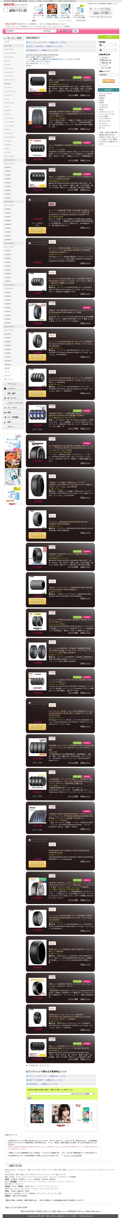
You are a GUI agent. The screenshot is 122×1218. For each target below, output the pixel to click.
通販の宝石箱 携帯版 (20, 1196)
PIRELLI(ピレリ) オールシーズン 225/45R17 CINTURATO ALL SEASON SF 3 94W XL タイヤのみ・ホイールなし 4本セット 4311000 (70, 1017)
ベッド (47, 1174)
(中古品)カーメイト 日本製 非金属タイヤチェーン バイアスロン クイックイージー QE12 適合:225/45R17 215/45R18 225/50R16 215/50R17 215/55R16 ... (71, 259)
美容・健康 (11, 393)
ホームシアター (43, 1177)
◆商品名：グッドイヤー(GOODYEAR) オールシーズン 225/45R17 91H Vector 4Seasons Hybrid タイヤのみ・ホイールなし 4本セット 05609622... (71, 389)
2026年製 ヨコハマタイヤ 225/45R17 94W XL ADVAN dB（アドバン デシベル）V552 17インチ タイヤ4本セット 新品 (71, 748)
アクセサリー (22, 1170)
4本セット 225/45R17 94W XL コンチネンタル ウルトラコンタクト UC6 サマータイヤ (71, 985)
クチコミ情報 (73, 95)
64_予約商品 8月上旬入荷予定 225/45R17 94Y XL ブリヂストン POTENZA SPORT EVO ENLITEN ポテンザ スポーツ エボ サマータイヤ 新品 (71, 448)
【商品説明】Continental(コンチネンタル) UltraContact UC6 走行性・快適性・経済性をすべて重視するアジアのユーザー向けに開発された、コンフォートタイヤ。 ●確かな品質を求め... (71, 994)
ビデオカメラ (63, 1177)
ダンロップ (8, 114)
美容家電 (45, 1179)
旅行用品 (17, 1193)
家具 (17, 1174)
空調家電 (22, 1179)
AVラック (34, 1174)
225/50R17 (8, 311)
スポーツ (11, 427)
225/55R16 (8, 277)
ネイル (44, 1170)
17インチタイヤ (9, 288)
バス (52, 1174)
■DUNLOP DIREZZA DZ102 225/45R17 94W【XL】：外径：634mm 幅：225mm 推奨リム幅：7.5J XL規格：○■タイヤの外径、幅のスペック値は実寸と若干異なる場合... (71, 185)
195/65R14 (8, 194)
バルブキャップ (9, 72)
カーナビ (39, 26)
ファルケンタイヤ (10, 137)
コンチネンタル (9, 102)
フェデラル (8, 141)
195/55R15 (8, 220)
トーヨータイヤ (9, 118)
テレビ (18, 1177)
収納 (21, 1174)
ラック (27, 1174)
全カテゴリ (40, 61)
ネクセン (7, 129)
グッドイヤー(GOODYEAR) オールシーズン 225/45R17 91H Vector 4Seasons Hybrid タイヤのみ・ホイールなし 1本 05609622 (71, 344)
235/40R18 (8, 341)
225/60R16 (8, 281)
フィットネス (44, 1189)
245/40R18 (8, 349)
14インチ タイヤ (9, 163)
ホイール (7, 60)
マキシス (7, 148)
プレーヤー (54, 1177)
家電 (9, 412)
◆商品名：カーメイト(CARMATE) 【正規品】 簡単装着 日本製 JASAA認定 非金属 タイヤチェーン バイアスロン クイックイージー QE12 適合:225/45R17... (71, 659)
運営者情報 (72, 1211)
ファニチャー (18, 1184)
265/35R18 (8, 364)
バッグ (50, 1170)
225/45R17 (8, 307)
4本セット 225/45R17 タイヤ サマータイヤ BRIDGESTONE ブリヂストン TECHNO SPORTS (69, 1047)
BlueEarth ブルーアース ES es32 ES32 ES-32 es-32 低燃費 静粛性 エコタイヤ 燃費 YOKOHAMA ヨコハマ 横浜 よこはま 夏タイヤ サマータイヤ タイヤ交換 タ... (71, 319)
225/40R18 (8, 334)
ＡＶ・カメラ (12, 408)
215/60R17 (8, 304)
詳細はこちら (85, 95)
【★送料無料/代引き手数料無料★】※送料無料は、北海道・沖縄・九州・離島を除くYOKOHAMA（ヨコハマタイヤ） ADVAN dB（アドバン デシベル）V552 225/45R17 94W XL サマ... (70, 757)
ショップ (66, 59)
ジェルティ (8, 110)
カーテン (63, 1174)
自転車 (67, 26)
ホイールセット (9, 57)
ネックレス (36, 1170)
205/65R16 (8, 258)
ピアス (8, 1172)
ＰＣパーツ (70, 1182)
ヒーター (29, 1179)
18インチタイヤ (9, 330)
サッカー (36, 1189)
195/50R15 (8, 216)
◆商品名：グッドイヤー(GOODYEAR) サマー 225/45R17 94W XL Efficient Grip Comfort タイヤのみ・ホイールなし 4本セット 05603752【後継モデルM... (71, 289)
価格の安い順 (47, 59)
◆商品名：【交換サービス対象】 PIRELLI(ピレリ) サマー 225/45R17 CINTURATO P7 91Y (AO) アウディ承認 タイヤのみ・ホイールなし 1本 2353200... (71, 493)
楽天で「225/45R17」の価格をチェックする (45, 46)
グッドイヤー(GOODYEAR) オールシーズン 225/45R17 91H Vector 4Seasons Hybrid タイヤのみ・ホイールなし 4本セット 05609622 (71, 380)
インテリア (11, 388)
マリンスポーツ (25, 1189)
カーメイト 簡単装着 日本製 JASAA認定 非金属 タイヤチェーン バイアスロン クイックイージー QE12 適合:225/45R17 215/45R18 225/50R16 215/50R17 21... (71, 212)
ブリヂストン (9, 145)
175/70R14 (8, 175)
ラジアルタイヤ (9, 49)
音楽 (9, 422)
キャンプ (25, 1193)
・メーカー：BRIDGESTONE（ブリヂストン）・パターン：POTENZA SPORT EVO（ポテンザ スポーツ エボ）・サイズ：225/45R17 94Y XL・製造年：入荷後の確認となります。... (71, 458)
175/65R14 (8, 171)
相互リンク (47, 1211)
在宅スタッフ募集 (83, 1211)
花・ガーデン (12, 398)
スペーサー (8, 64)
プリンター (52, 1182)
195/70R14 (8, 198)
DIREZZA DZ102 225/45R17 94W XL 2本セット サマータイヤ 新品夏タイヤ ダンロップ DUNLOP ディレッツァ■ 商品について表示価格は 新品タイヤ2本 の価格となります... (71, 628)
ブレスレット (102, 1170)
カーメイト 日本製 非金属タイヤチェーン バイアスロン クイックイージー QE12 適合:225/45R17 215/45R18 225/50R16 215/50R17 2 (71, 250)
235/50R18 (8, 345)
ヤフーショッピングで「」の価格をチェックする (47, 42)
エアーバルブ (9, 68)
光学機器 (73, 1177)
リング (94, 1170)
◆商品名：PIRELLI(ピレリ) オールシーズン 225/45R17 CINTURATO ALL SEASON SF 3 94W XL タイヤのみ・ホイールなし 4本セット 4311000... (71, 1025)
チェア (41, 1174)
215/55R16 (8, 262)
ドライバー (61, 1182)
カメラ (24, 1177)
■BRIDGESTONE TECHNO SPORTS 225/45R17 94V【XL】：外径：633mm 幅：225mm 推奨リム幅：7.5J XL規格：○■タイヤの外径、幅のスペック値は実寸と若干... (70, 1055)
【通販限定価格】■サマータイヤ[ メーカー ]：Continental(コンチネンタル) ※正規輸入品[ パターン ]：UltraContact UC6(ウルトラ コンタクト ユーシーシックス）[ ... (71, 791)
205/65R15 (8, 235)
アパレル (80, 1170)
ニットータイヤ (9, 125)
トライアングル (9, 122)
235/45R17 (8, 319)
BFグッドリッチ (9, 80)
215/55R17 (8, 300)
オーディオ (32, 1177)
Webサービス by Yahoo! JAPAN (16, 1207)
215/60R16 (8, 266)
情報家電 (52, 1179)
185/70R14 (8, 186)
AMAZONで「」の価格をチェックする (43, 50)
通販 (54, 1211)
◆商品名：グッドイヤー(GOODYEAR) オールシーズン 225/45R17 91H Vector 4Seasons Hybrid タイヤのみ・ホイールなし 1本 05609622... (71, 352)
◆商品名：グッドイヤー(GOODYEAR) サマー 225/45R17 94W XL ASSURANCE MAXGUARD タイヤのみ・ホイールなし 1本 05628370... (71, 926)
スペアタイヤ (9, 76)
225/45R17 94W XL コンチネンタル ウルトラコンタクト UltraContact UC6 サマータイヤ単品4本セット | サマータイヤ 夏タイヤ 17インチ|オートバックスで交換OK (71, 885)
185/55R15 (8, 209)
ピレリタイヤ (9, 133)
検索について (62, 1211)
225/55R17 (8, 315)
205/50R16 (8, 254)
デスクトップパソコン (26, 1182)
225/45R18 (8, 338)
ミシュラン (8, 152)
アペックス (8, 87)
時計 (29, 1170)
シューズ (87, 1170)
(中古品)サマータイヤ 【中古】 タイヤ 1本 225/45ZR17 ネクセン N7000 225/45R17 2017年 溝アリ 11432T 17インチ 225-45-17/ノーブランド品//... (71, 722)
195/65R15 (8, 228)
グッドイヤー (9, 95)
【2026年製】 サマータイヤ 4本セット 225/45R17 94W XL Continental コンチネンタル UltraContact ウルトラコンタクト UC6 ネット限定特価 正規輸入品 (71, 781)
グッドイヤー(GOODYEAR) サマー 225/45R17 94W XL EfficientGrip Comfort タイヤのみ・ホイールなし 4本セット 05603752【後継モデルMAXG (71, 281)
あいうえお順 (74, 59)
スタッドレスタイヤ (10, 53)
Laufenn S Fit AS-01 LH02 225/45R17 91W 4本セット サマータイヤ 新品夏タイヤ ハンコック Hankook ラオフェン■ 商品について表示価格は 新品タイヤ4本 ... (71, 688)
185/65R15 (8, 213)
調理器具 (32, 1193)
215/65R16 (8, 270)
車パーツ (34, 1186)
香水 (55, 1170)
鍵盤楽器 (20, 1191)
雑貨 (64, 1170)
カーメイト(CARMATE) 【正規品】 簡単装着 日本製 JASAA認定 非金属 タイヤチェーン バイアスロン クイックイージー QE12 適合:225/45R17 (71, 650)
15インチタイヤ (9, 205)
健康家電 (37, 1179)
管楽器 (27, 1191)
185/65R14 (8, 182)
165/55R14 (8, 167)
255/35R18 (8, 357)
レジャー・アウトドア (15, 403)
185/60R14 (8, 179)
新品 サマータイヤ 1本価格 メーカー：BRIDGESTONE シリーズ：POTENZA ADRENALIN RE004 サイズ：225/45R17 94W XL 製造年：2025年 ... (71, 825)
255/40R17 (8, 323)
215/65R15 (8, 239)
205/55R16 (8, 250)
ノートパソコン (41, 1182)
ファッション (12, 384)
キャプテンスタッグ (10, 91)
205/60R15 (8, 232)
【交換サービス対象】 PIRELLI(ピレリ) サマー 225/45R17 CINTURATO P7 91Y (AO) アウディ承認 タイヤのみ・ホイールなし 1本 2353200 (71, 485)
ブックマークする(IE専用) (72, 1156)
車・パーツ (47, 26)
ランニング (55, 1189)
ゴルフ (16, 1189)
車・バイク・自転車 (14, 38)
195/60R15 (8, 224)
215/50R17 (8, 296)
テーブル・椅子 (56, 1193)
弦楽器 (13, 1191)
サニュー (7, 106)
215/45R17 (8, 292)
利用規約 (39, 1211)
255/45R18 (8, 360)
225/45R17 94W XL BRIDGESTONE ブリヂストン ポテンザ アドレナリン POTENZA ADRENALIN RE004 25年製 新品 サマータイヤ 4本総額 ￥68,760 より (71, 816)
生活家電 (14, 1179)
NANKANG (8, 83)
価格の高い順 (57, 59)
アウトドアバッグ (43, 1193)
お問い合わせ (95, 1211)
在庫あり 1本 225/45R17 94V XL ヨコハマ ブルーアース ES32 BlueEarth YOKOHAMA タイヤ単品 (71, 311)
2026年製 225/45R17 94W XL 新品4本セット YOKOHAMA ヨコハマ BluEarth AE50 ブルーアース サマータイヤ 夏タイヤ (71, 114)
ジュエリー (71, 1170)
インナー (112, 1170)
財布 (59, 1170)
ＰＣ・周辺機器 (13, 417)
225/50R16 (8, 273)
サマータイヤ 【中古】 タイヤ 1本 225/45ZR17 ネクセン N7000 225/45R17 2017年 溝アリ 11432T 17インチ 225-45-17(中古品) (71, 713)
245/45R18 (8, 353)
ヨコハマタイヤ (9, 156)
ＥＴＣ (61, 26)
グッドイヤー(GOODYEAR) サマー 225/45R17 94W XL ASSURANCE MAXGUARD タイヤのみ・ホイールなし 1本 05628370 (71, 918)
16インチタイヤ (9, 247)
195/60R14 (8, 190)
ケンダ (7, 99)
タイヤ (55, 26)
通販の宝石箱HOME (28, 1211)
